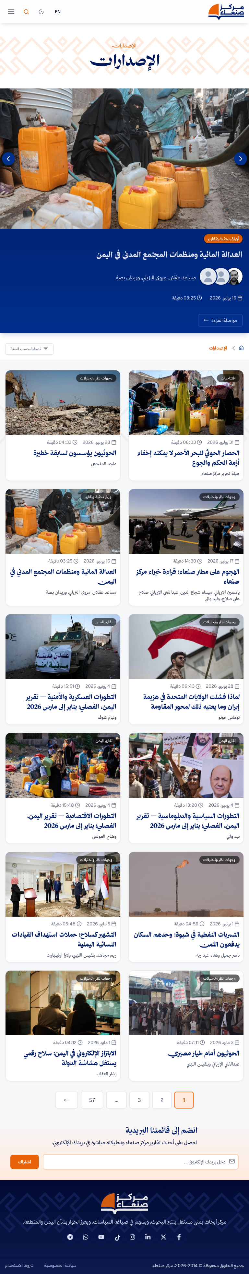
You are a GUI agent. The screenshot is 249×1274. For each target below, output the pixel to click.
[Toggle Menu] (11, 12)
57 (92, 1100)
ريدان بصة (126, 277)
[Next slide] (8, 158)
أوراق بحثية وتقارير (223, 239)
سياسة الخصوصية (60, 1265)
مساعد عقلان (182, 277)
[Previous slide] (240, 158)
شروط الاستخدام (19, 1265)
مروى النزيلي (154, 277)
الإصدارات (218, 348)
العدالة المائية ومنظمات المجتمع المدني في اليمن (170, 254)
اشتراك (24, 1162)
